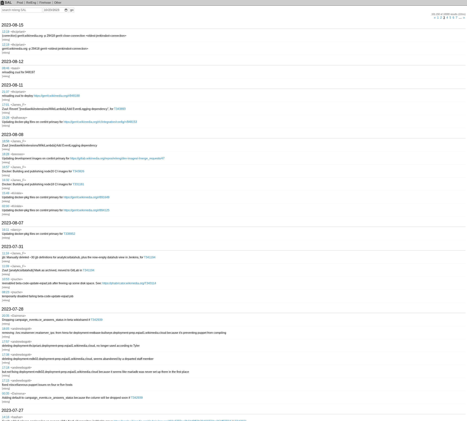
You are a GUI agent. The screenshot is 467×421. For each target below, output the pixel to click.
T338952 (69, 233)
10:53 (5, 279)
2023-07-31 (12, 246)
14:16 (5, 417)
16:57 (5, 167)
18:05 (5, 328)
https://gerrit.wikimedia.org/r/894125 (86, 210)
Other (57, 2)
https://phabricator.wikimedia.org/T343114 (129, 283)
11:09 (5, 266)
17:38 (5, 354)
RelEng (31, 2)
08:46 (5, 68)
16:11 (5, 229)
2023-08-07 (12, 222)
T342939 (97, 319)
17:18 (5, 367)
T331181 (78, 184)
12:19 (5, 31)
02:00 (5, 206)
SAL (8, 2)
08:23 (5, 292)
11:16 (5, 253)
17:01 (5, 104)
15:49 (5, 193)
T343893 (120, 108)
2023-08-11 (12, 85)
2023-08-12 (12, 61)
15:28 (5, 117)
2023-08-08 (12, 134)
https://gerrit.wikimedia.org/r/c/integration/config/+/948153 (100, 121)
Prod (20, 2)
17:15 (5, 380)
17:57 (5, 341)
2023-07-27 (12, 410)
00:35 (5, 393)
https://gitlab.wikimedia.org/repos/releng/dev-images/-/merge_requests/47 (117, 158)
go (72, 10)
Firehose (45, 2)
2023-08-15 (12, 25)
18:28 (5, 154)
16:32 (5, 180)
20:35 (5, 315)
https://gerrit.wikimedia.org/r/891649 (86, 197)
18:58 (5, 141)
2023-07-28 (12, 309)
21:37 (5, 91)
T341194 (149, 257)
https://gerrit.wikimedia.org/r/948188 (57, 95)
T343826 (78, 171)
